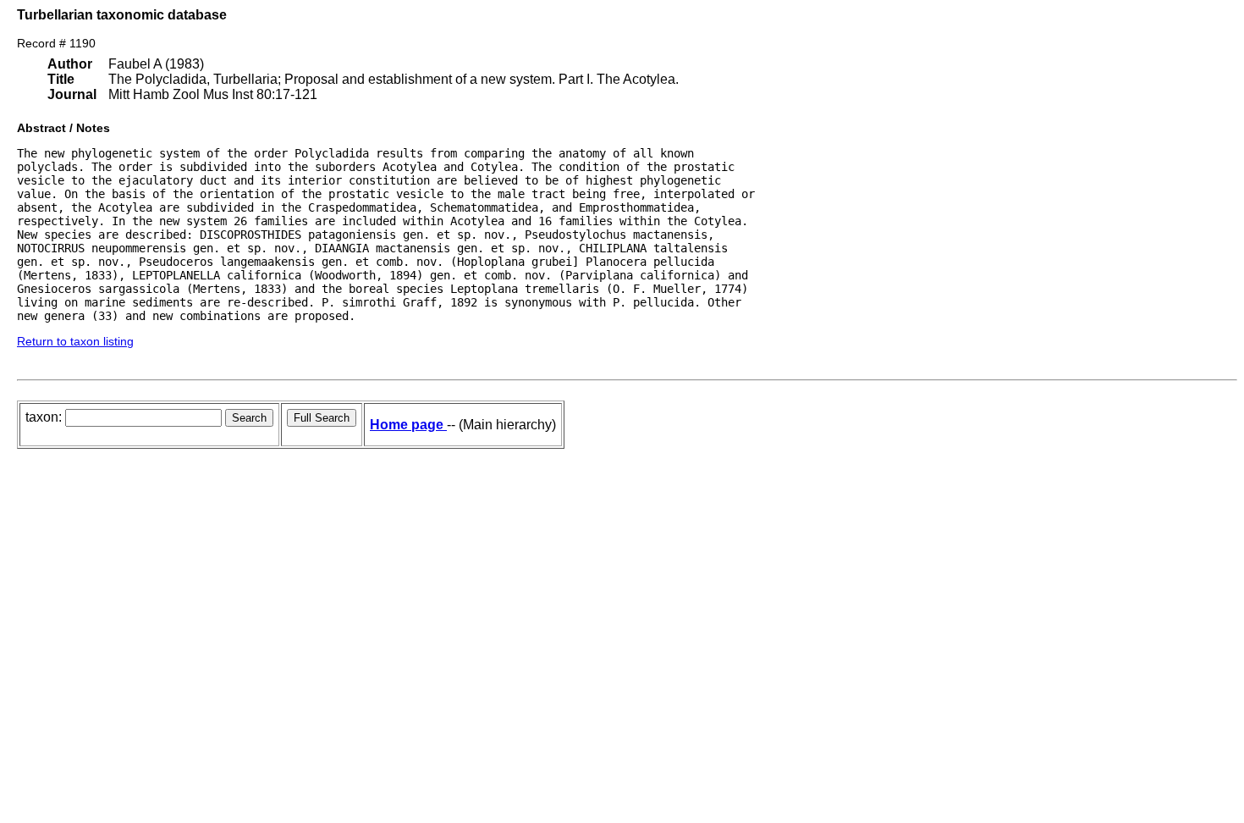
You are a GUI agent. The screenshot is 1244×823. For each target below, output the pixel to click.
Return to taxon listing (75, 341)
